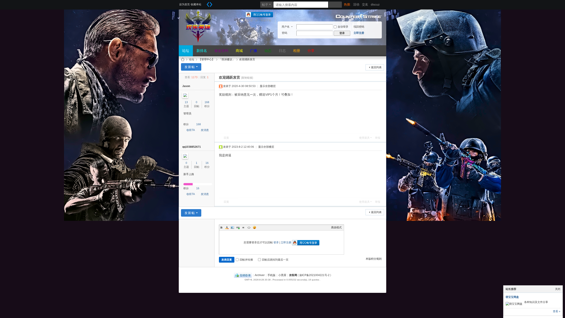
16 (207, 163)
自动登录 (343, 26)
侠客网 (293, 275)
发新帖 (190, 67)
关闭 (557, 289)
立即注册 (359, 32)
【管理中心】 (207, 59)
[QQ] (243, 275)
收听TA (190, 130)
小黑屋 (282, 275)
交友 (365, 4)
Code (249, 227)
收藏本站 (196, 4)
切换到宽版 (209, 4)
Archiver (260, 275)
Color (227, 227)
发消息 (205, 130)
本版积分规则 (374, 258)
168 (207, 102)
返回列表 (376, 67)
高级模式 (336, 227)
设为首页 (184, 4)
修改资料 (221, 51)
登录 (276, 242)
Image (232, 227)
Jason (186, 86)
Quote (243, 227)
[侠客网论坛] (198, 40)
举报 (377, 137)
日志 (282, 51)
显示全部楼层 (268, 86)
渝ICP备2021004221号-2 (314, 275)
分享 (311, 51)
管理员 (187, 113)
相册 (296, 51)
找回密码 (359, 26)
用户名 (286, 26)
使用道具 (364, 137)
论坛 (185, 51)
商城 (239, 51)
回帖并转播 (246, 259)
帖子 (265, 4)
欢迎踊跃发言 (247, 59)
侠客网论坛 (183, 59)
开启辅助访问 (204, 3)
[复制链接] (247, 77)
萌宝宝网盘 (512, 297)
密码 (284, 32)
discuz (375, 4)
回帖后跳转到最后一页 (275, 259)
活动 (356, 4)
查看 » (556, 311)
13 (186, 102)
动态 (267, 51)
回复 (226, 137)
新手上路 (188, 174)
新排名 (201, 51)
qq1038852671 (191, 146)
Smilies (254, 227)
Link (238, 227)
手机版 (271, 275)
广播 (253, 51)
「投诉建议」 (227, 59)
